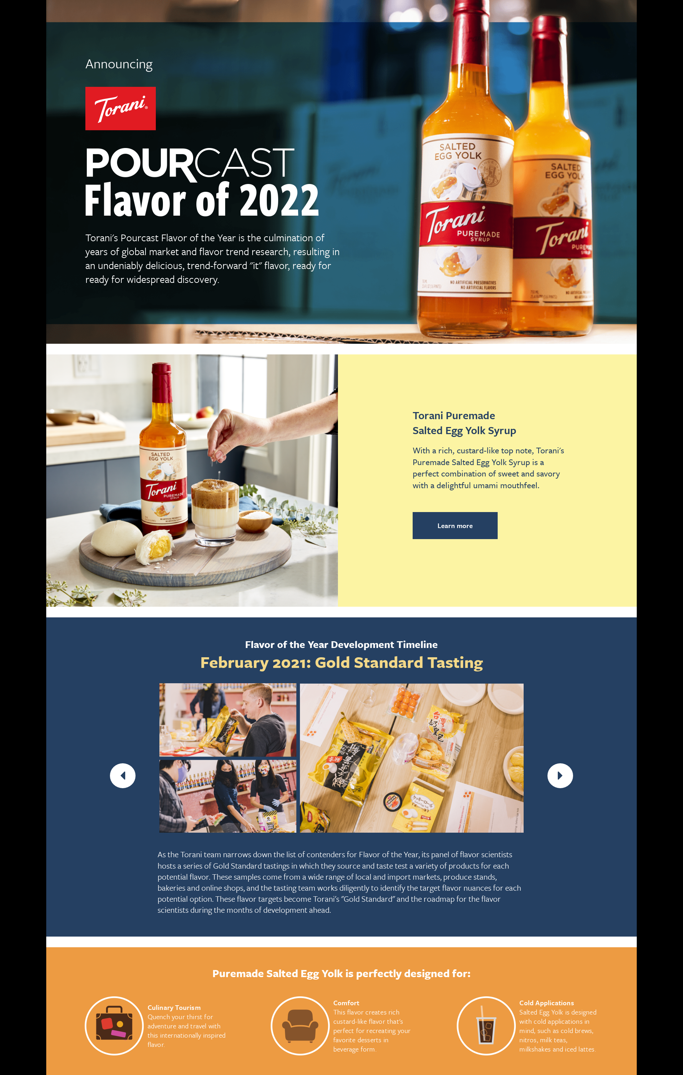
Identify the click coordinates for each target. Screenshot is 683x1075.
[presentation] (123, 775)
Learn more (455, 525)
